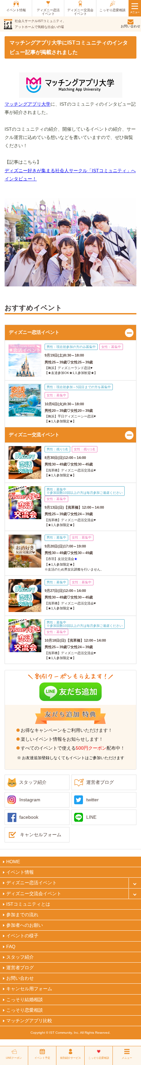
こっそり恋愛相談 (98, 1057)
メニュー (127, 1057)
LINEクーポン (14, 1057)
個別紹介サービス (70, 1057)
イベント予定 (42, 1057)
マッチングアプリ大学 (27, 104)
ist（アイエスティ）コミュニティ (8, 24)
